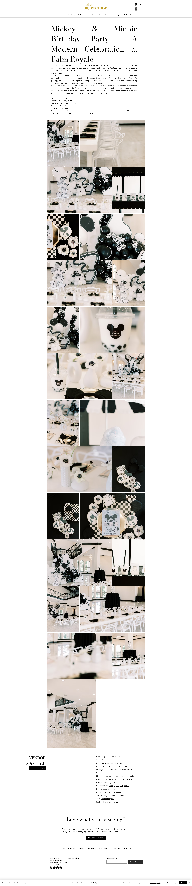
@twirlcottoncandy (120, 795)
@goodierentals (122, 792)
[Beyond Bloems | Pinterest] (61, 867)
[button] (136, 8)
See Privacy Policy (155, 883)
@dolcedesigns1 (107, 799)
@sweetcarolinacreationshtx (127, 776)
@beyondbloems (114, 757)
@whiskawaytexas (110, 802)
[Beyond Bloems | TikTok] (57, 867)
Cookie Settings (172, 883)
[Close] (189, 882)
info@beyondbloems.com (58, 862)
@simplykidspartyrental (124, 779)
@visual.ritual (129, 769)
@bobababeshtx (108, 789)
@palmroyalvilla (109, 760)
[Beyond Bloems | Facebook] (54, 867)
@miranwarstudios (116, 769)
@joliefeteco (114, 782)
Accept (183, 883)
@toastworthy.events (113, 763)
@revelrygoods (111, 773)
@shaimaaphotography (117, 766)
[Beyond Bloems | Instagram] (51, 867)
